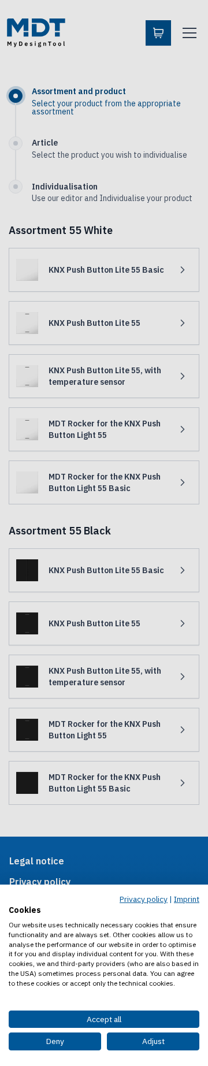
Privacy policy (144, 899)
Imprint (186, 899)
